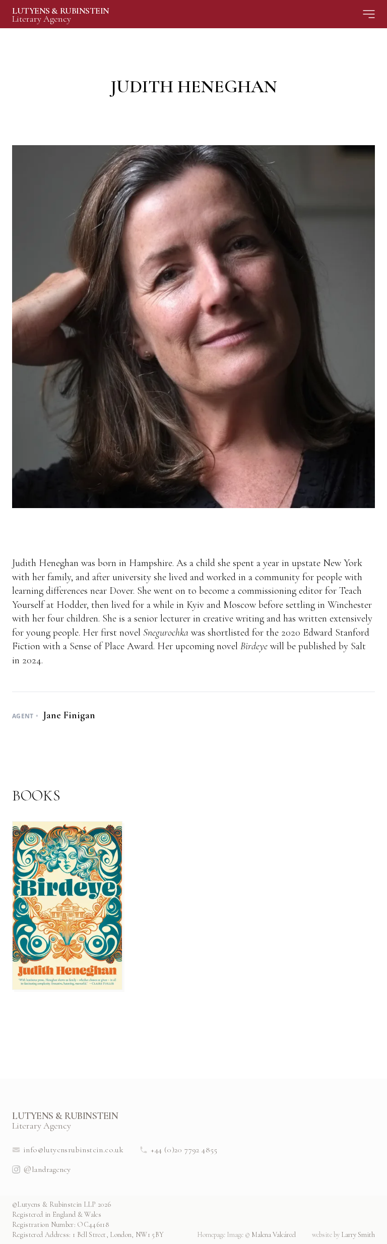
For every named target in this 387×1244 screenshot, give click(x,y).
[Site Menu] (369, 14)
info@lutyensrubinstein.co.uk (73, 1150)
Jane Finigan (67, 715)
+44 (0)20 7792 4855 (184, 1150)
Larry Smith (343, 1234)
